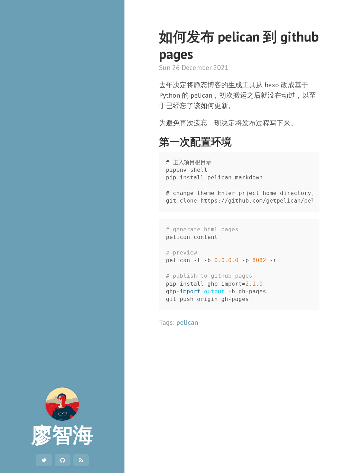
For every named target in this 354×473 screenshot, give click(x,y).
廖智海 (62, 434)
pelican (187, 322)
